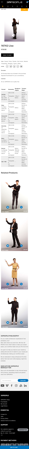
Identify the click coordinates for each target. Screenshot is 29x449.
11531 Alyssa (5, 211)
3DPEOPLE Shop (5, 399)
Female (14, 61)
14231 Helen (4, 250)
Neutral (26, 61)
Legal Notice (4, 406)
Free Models (4, 401)
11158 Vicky (4, 327)
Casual (6, 61)
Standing (10, 63)
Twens (15, 63)
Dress (10, 61)
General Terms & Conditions (8, 420)
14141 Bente (4, 288)
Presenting (4, 63)
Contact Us (4, 414)
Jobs (2, 416)
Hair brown (20, 61)
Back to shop (7, 55)
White (19, 63)
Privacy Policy (4, 418)
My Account (4, 404)
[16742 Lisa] (7, 66)
